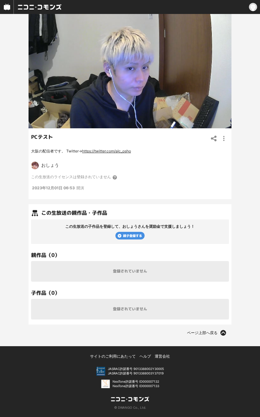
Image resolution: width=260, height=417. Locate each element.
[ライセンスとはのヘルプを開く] (115, 177)
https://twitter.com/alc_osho (106, 151)
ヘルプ (145, 356)
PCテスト (42, 136)
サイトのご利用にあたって (113, 356)
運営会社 (162, 356)
